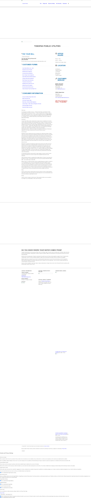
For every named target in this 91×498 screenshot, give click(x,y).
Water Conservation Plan (26, 98)
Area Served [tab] (23, 119)
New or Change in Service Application (28, 74)
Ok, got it (23, 450)
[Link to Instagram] (68, 446)
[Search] (68, 3)
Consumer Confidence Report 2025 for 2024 (29, 96)
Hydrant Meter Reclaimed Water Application (29, 76)
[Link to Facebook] (67, 446)
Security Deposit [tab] (24, 131)
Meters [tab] (23, 169)
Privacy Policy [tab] (2, 489)
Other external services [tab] (3, 474)
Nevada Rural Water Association (27, 107)
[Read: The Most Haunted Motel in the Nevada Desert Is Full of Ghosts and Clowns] (56, 353)
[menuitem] (40, 3)
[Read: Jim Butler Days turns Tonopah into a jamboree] (56, 272)
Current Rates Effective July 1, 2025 (27, 68)
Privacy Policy (64, 448)
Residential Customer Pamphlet (27, 69)
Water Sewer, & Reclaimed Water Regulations (29, 101)
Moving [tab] (23, 175)
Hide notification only (9, 494)
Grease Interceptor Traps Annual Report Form (29, 88)
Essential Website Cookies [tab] (4, 462)
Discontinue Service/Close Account (27, 86)
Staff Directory (24, 275)
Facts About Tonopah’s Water (26, 100)
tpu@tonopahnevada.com (61, 88)
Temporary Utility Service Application (28, 78)
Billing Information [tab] (24, 142)
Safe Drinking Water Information (27, 105)
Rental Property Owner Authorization (28, 80)
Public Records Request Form (26, 276)
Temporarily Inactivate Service (27, 81)
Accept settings (3, 494)
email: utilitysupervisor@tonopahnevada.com (62, 97)
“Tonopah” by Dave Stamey (45, 281)
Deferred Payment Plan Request (27, 85)
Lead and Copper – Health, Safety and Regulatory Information (31, 103)
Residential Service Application (27, 71)
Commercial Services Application (27, 73)
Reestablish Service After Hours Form (28, 83)
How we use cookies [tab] (3, 457)
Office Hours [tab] (23, 110)
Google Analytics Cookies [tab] (4, 467)
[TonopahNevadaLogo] (25, 3)
